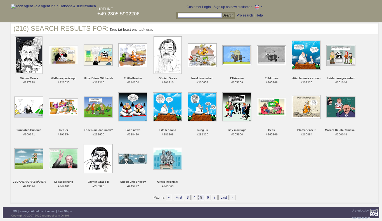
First (179, 197)
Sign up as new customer (232, 7)
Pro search (245, 15)
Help (259, 15)
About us (37, 211)
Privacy (24, 211)
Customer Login (199, 7)
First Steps (65, 211)
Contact (50, 211)
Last (223, 197)
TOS (14, 211)
